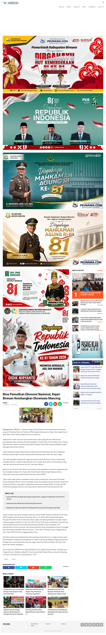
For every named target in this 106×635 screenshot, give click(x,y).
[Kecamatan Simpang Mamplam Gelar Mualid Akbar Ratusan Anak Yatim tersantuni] (75, 320)
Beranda (61, 7)
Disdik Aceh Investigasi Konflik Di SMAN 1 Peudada (91, 393)
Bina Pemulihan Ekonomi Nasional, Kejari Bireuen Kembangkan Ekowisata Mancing (31, 396)
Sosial (32, 625)
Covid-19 (101, 7)
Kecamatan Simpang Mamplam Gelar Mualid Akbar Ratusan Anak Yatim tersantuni (92, 319)
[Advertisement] (53, 21)
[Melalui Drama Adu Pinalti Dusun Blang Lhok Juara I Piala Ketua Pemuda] (75, 303)
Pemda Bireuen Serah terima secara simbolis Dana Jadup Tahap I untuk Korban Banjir (90, 328)
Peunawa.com (7, 390)
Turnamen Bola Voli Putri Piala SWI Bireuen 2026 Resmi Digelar (91, 310)
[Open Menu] (2, 2)
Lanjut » (99, 408)
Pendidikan (92, 7)
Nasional (77, 7)
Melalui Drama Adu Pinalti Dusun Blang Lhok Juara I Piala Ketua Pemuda (91, 302)
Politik (84, 7)
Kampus (63, 624)
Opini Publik (34, 624)
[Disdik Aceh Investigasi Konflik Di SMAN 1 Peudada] (87, 282)
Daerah (69, 7)
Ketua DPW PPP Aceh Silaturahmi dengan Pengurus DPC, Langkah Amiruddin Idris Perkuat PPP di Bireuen (91, 369)
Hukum (19, 390)
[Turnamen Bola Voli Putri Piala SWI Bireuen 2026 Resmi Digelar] (75, 311)
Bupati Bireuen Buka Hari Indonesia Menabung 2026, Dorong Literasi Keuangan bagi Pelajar (33, 508)
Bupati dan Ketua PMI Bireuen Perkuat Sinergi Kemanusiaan (24, 503)
